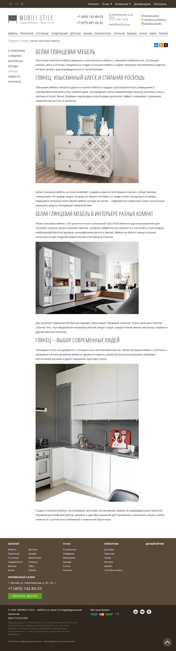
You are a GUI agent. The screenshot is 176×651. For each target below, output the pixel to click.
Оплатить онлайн (152, 23)
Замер (107, 557)
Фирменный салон (21, 577)
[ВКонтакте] (156, 45)
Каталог (94, 4)
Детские (75, 33)
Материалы (15, 61)
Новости (14, 76)
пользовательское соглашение (59, 641)
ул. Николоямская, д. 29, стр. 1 (121, 15)
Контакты (160, 4)
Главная (13, 40)
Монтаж (108, 561)
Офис (153, 33)
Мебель (13, 33)
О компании (16, 50)
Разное (163, 33)
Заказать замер (151, 15)
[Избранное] (16, 4)
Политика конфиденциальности (24, 641)
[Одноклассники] (161, 45)
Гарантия (109, 553)
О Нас (67, 543)
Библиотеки (103, 33)
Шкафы (87, 33)
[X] (166, 45)
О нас (105, 4)
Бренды (13, 66)
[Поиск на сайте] (10, 4)
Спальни (119, 33)
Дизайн (108, 566)
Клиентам (121, 4)
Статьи (24, 40)
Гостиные (42, 33)
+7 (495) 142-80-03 (90, 16)
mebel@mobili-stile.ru (119, 24)
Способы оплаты (113, 570)
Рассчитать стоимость (155, 19)
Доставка (109, 549)
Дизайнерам (142, 4)
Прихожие (27, 33)
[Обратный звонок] (21, 4)
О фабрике (15, 55)
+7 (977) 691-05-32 (90, 23)
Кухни (143, 33)
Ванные (132, 33)
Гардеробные (59, 33)
